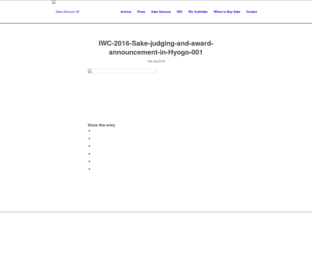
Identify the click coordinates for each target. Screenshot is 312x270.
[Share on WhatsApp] (94, 145)
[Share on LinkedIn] (94, 161)
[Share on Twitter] (94, 138)
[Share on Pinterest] (94, 153)
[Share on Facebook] (94, 130)
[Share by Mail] (94, 168)
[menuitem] (126, 11)
